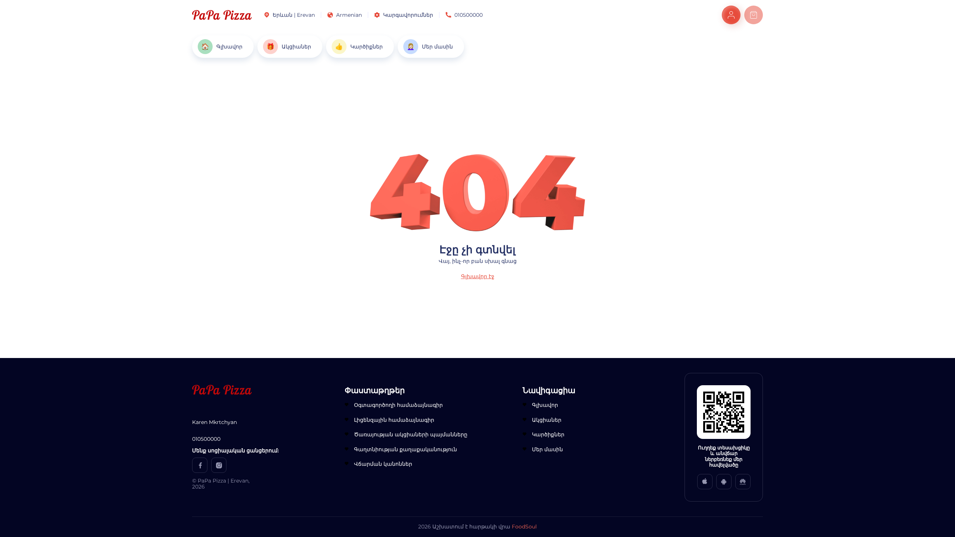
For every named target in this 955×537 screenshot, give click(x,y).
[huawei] (743, 481)
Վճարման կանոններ (383, 464)
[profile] (731, 15)
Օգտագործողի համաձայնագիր (398, 405)
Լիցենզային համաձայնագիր (394, 420)
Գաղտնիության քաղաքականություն (405, 449)
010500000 (468, 15)
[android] (724, 481)
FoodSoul (524, 526)
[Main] (222, 15)
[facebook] (199, 465)
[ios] (705, 481)
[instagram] (218, 465)
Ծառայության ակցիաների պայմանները (410, 434)
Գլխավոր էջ (477, 276)
